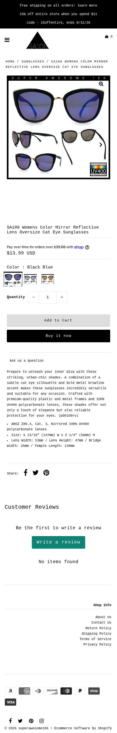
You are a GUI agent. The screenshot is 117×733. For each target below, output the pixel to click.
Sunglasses (33, 61)
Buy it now (58, 336)
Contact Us (101, 623)
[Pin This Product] (46, 473)
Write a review (58, 542)
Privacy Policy (97, 645)
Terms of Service (95, 639)
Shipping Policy (96, 634)
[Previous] (16, 145)
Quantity (16, 297)
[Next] (101, 145)
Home (10, 61)
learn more (87, 6)
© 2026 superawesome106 (26, 728)
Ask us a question (26, 361)
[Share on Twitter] (35, 473)
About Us (103, 617)
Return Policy (98, 628)
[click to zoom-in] (101, 84)
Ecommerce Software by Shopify (83, 728)
